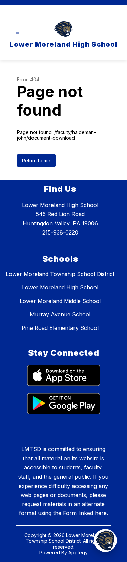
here (101, 513)
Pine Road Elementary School (60, 327)
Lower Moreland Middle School (60, 301)
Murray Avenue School (60, 314)
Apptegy (78, 552)
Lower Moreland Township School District (60, 274)
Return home (36, 160)
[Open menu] (17, 32)
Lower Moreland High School (60, 287)
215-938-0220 (60, 232)
